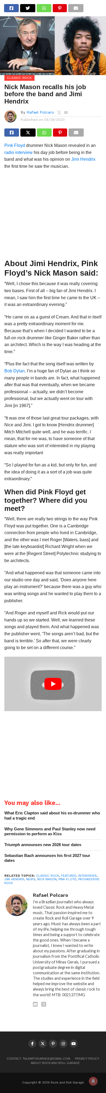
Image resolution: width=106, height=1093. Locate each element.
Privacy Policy (87, 1058)
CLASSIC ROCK (47, 876)
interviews (87, 876)
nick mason (47, 879)
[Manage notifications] (93, 1081)
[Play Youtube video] (53, 684)
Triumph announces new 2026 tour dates (42, 844)
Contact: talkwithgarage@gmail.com (38, 1058)
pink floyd (67, 879)
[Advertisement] (53, 215)
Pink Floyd (14, 145)
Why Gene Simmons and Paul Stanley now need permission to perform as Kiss (49, 831)
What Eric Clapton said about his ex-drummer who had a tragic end (52, 815)
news (30, 879)
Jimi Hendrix (83, 159)
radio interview (18, 152)
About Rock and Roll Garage (55, 1063)
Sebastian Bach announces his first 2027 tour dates (47, 858)
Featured (68, 876)
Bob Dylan (14, 371)
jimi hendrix (14, 879)
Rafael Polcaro (40, 112)
